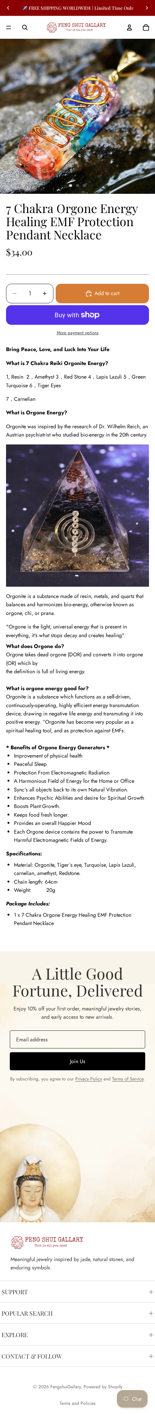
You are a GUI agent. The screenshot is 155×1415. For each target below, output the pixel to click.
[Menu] (8, 27)
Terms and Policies (77, 1403)
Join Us (77, 1061)
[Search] (25, 27)
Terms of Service (127, 1079)
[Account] (129, 27)
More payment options (78, 333)
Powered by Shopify (103, 1386)
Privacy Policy (88, 1079)
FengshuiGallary (65, 1386)
